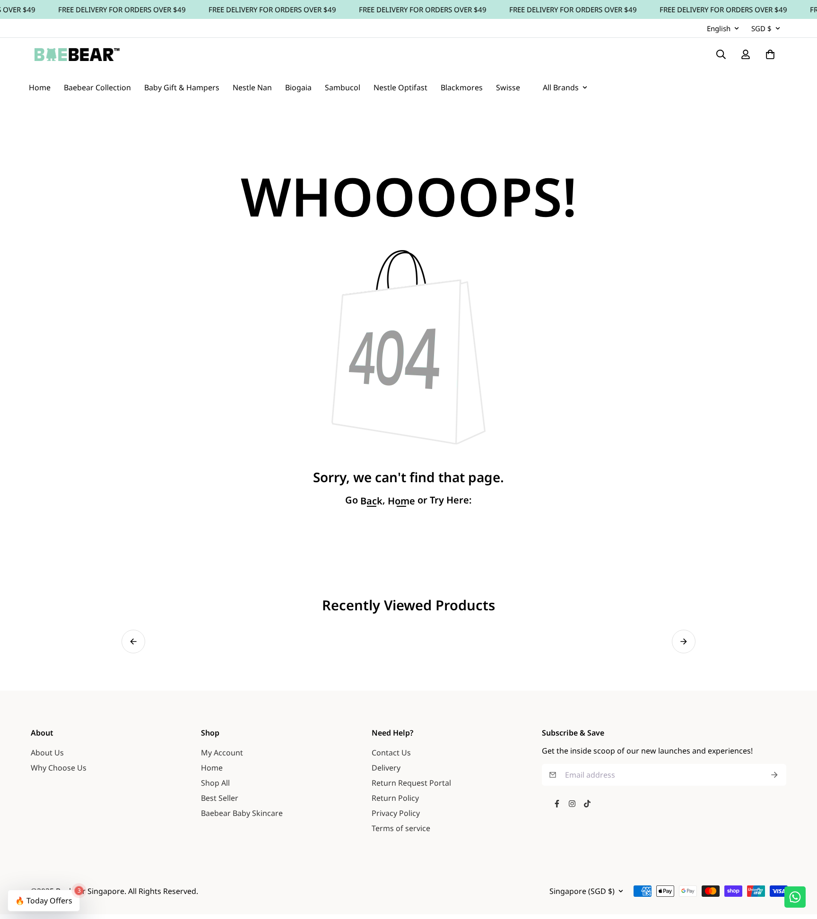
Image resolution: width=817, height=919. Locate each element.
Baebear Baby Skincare (242, 813)
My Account (222, 752)
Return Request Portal (411, 783)
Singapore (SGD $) (582, 891)
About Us (47, 752)
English (718, 28)
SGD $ (761, 28)
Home (212, 768)
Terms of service (401, 828)
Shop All (215, 783)
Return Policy (395, 798)
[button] (133, 641)
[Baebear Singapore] (77, 54)
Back (371, 501)
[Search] (721, 54)
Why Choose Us (59, 768)
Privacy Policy (396, 813)
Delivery (386, 768)
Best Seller (219, 798)
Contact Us (391, 752)
